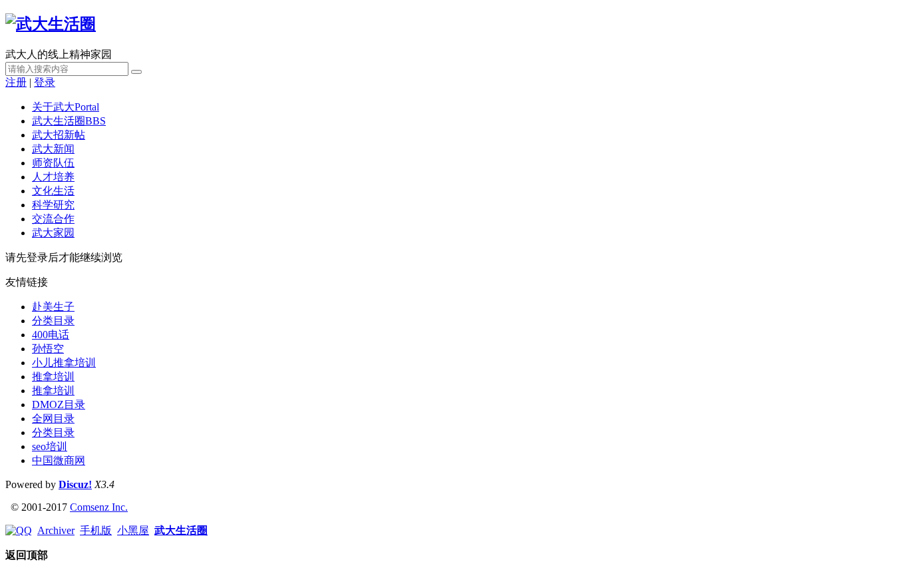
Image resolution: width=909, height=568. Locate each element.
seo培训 (49, 446)
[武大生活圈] (50, 24)
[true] (136, 72)
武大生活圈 (69, 121)
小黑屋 (133, 530)
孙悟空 (48, 348)
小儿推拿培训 (64, 362)
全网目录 (53, 418)
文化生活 (53, 190)
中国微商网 (58, 460)
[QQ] (18, 530)
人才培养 (53, 176)
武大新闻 (53, 148)
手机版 (96, 530)
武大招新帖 (58, 135)
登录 (44, 82)
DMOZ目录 (58, 404)
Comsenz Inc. (99, 507)
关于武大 (65, 107)
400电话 (50, 334)
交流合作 (53, 218)
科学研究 (53, 204)
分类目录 (53, 320)
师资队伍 (53, 162)
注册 (16, 82)
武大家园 (53, 232)
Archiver (56, 530)
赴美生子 (53, 306)
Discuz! (75, 484)
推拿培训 (53, 376)
